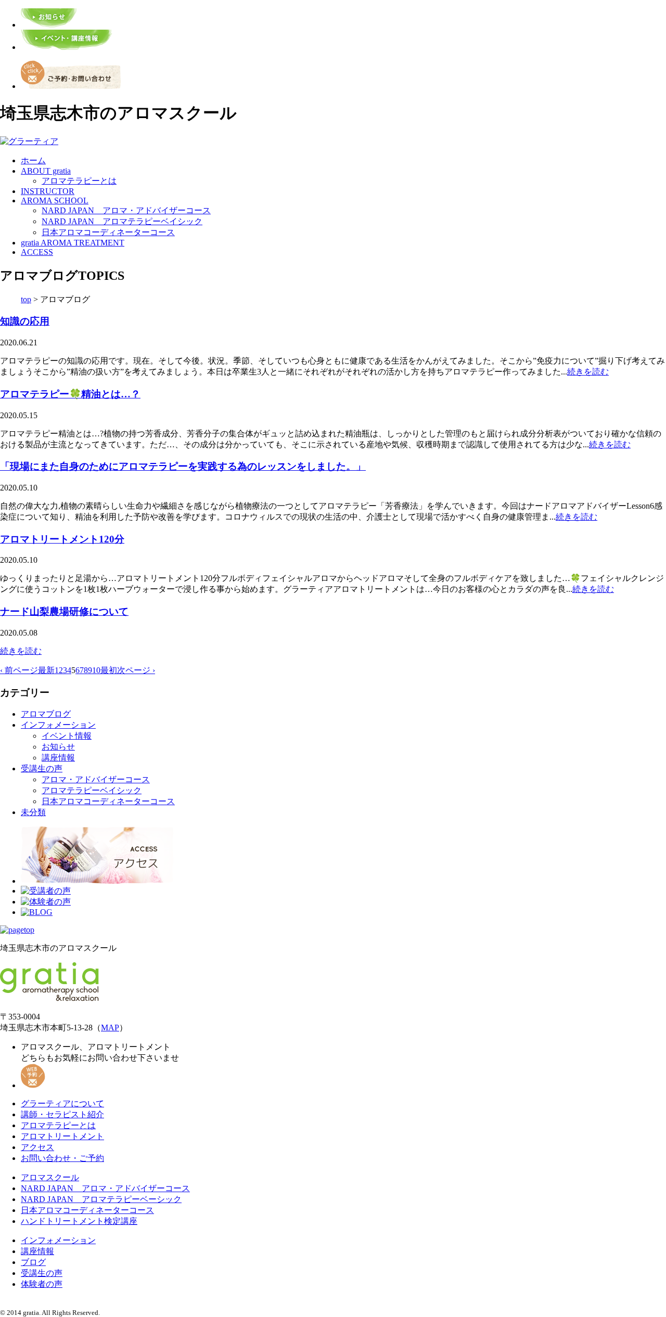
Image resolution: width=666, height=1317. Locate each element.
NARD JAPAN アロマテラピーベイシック (122, 221)
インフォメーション (58, 724)
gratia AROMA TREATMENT (72, 242)
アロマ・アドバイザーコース (96, 779)
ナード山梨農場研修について (64, 611)
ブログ (33, 1262)
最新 (46, 670)
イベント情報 (67, 735)
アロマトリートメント (62, 1136)
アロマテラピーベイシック (92, 790)
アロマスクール (50, 1177)
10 (96, 670)
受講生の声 (41, 768)
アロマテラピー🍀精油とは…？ (70, 394)
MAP (110, 1027)
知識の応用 (24, 321)
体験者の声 (41, 1284)
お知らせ (58, 746)
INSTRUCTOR (47, 191)
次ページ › (136, 670)
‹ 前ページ (19, 670)
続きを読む (588, 371)
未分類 (33, 812)
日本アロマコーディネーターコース (108, 232)
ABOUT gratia (46, 170)
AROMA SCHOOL (54, 200)
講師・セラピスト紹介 (62, 1114)
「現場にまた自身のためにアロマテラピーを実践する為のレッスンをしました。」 (183, 466)
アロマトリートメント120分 (62, 539)
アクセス (37, 1147)
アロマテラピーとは (79, 180)
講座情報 (58, 757)
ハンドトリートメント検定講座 (79, 1221)
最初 (108, 670)
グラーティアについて (62, 1103)
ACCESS (37, 252)
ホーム (33, 160)
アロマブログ (46, 713)
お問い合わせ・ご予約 (62, 1158)
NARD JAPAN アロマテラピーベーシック (101, 1199)
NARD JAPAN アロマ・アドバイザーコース (126, 210)
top (26, 299)
